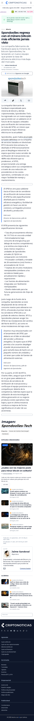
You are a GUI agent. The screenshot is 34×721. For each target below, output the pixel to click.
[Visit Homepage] (16, 3)
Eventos (3, 672)
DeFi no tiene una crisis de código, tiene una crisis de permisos (19, 583)
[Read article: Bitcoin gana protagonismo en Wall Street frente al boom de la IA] (5, 593)
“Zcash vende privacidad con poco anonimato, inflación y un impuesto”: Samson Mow (20, 605)
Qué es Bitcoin (6, 642)
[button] (17, 100)
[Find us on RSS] (20, 631)
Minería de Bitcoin (7, 647)
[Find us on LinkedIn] (17, 631)
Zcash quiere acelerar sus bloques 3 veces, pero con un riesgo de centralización (20, 493)
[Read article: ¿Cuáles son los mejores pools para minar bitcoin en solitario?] (17, 454)
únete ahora (10, 19)
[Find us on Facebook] (1, 631)
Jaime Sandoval (11, 65)
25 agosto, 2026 (18, 473)
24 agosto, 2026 (15, 497)
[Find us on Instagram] (8, 631)
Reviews (3, 665)
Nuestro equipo (6, 687)
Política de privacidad (8, 690)
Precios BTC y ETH (7, 674)
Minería (8, 29)
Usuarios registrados (17, 489)
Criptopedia (5, 654)
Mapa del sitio (5, 695)
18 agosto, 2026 (14, 530)
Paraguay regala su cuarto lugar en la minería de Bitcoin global (21, 527)
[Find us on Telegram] (14, 631)
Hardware (5, 434)
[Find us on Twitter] (4, 631)
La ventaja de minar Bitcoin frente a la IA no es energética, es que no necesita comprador (21, 504)
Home (3, 29)
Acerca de (4, 685)
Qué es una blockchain (8, 652)
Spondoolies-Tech (16, 426)
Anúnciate (4, 708)
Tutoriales (4, 667)
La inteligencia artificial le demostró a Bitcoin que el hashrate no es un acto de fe (20, 516)
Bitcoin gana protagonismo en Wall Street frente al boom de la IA (21, 595)
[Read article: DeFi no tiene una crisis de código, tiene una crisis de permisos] (5, 581)
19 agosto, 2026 (14, 520)
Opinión (3, 670)
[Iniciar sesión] (31, 2)
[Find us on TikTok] (23, 631)
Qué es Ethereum (7, 649)
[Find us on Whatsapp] (26, 631)
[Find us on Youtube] (11, 631)
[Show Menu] (2, 2)
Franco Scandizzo (7, 473)
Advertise (4, 710)
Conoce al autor (25, 568)
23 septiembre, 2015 (9, 67)
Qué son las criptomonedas (10, 644)
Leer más (6, 484)
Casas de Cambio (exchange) (19, 431)
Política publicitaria (7, 692)
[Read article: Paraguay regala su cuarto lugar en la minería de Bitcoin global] (5, 526)
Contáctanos (5, 705)
